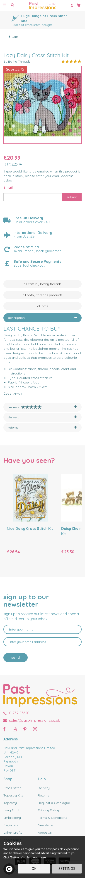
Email (8, 187)
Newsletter (46, 825)
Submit (72, 197)
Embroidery (12, 818)
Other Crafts (12, 832)
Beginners (10, 825)
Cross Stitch (12, 788)
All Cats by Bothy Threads (42, 284)
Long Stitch (11, 810)
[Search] (12, 5)
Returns (43, 795)
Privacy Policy (48, 810)
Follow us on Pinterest (25, 729)
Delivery (44, 788)
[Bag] (78, 5)
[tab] (42, 317)
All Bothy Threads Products (42, 295)
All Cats (42, 306)
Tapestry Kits (13, 795)
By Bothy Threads (16, 61)
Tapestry (10, 803)
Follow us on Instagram (35, 729)
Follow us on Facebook (4, 729)
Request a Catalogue (54, 803)
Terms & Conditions (52, 818)
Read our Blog (14, 729)
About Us (45, 832)
